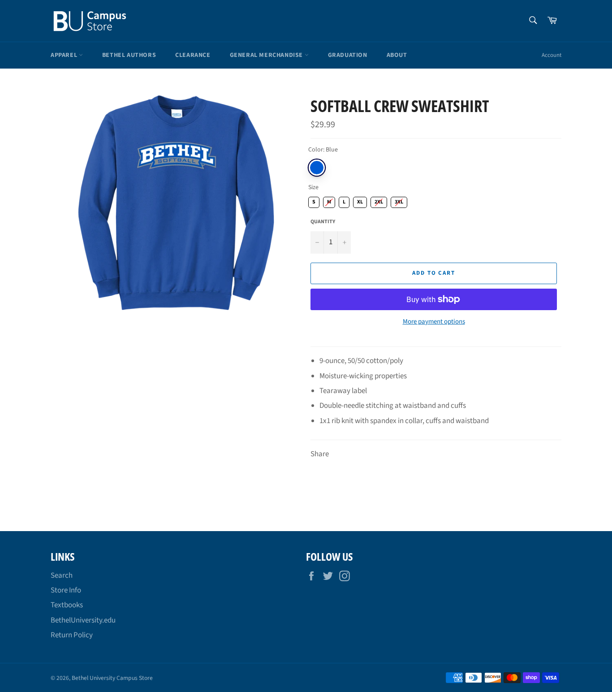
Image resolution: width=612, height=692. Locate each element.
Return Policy (72, 635)
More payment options (434, 321)
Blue (316, 167)
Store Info (66, 590)
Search (62, 575)
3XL (399, 201)
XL (360, 201)
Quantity (322, 221)
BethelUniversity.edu (83, 620)
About (397, 55)
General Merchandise (267, 55)
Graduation (347, 55)
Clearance (192, 55)
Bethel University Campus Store (112, 678)
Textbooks (67, 605)
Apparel (65, 55)
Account (551, 55)
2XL (379, 201)
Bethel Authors (129, 55)
